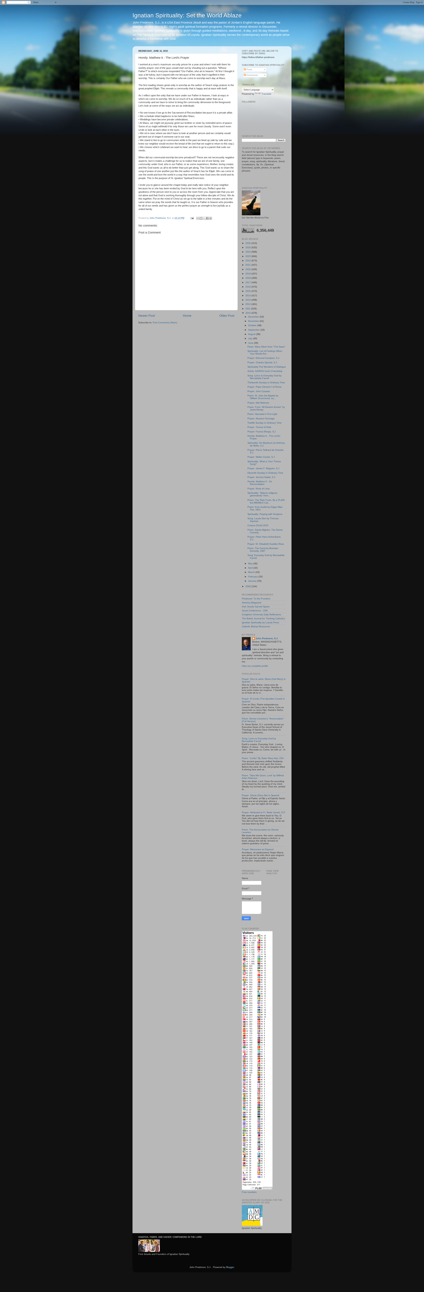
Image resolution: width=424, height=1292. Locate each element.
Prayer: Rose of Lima (258, 488)
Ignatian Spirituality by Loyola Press (260, 622)
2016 (248, 287)
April (250, 568)
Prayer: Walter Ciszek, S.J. (261, 457)
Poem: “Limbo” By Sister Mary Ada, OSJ (263, 758)
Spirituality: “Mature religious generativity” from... (262, 494)
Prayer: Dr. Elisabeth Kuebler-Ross (265, 544)
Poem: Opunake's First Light (262, 414)
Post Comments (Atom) (165, 322)
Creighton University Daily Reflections (261, 614)
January (252, 581)
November (254, 321)
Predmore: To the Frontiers (256, 598)
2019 (248, 273)
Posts (249, 69)
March (251, 572)
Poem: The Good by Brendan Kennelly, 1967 (262, 549)
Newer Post (146, 315)
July (250, 338)
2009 (248, 586)
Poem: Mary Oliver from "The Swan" (266, 347)
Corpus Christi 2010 (257, 525)
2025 (248, 247)
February (253, 576)
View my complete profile (255, 666)
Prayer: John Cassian (258, 391)
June (251, 343)
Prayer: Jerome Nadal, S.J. (261, 477)
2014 (248, 295)
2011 (248, 308)
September (254, 330)
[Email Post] (191, 218)
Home (187, 315)
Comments (252, 75)
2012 (248, 304)
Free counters (249, 1192)
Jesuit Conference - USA (255, 610)
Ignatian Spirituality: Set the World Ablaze (187, 15)
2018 (248, 278)
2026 (248, 243)
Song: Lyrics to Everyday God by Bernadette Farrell (264, 377)
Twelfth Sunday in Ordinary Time (264, 423)
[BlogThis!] (201, 218)
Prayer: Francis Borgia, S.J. (261, 431)
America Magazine (251, 602)
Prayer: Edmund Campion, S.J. (263, 358)
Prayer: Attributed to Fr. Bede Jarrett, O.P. (263, 812)
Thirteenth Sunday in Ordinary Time (266, 382)
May (250, 563)
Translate (266, 94)
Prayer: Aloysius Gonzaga (260, 418)
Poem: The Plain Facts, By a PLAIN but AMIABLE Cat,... (266, 501)
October (252, 325)
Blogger (230, 1267)
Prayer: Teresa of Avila (259, 427)
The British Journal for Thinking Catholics (263, 618)
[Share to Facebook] (207, 218)
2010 (248, 313)
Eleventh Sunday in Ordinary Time (265, 473)
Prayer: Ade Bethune (258, 403)
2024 (248, 252)
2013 (248, 300)
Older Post (226, 315)
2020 (248, 269)
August (252, 334)
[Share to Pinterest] (210, 218)
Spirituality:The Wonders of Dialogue (266, 367)
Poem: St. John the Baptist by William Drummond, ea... (262, 397)
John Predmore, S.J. (267, 638)
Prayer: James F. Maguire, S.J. (263, 468)
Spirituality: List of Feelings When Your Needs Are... (264, 352)
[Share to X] (204, 218)
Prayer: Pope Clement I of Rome (264, 387)
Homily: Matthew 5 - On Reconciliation (259, 482)
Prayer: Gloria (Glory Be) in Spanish (260, 795)
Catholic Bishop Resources (256, 626)
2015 (248, 291)
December (254, 317)
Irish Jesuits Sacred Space (256, 606)
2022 (248, 260)
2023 (248, 256)
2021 (248, 265)
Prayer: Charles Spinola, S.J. (262, 362)
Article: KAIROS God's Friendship (264, 371)
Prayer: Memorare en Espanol (257, 849)
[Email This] (198, 218)
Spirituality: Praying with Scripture (264, 514)
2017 (248, 282)
